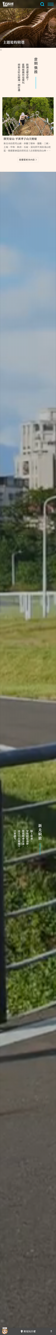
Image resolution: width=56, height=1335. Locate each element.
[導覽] (51, 4)
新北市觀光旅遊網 (9, 4)
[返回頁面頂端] (51, 1331)
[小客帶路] (5, 1331)
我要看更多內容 (27, 159)
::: (1, 49)
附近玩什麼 (30, 1331)
